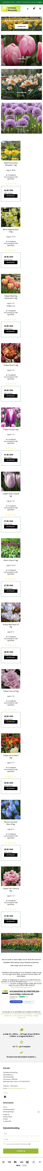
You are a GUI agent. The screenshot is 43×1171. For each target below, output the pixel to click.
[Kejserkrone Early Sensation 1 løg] (10, 150)
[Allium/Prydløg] (21, 118)
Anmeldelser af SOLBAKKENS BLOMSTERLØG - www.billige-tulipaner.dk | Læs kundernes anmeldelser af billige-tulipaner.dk (21, 1016)
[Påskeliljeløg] (21, 84)
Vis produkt (10, 196)
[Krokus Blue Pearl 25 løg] (10, 612)
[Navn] (21, 1134)
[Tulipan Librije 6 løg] (10, 417)
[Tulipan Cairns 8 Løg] (10, 679)
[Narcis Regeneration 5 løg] (10, 217)
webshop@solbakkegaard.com (21, 987)
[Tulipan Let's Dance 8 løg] (10, 876)
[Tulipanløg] (21, 50)
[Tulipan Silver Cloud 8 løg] (10, 481)
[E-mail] (21, 1139)
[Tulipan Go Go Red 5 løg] (10, 743)
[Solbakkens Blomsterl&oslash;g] (10, 8)
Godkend (20, 1151)
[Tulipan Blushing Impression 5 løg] (10, 283)
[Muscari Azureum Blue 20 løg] (10, 809)
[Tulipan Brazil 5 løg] (10, 353)
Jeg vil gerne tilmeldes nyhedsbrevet (20, 1143)
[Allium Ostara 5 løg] (10, 548)
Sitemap (5, 1093)
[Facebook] (5, 1096)
